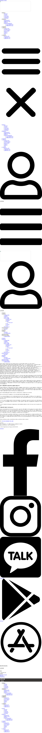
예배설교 (3, 12)
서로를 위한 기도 (7, 37)
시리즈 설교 (6, 15)
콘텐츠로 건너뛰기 (3, 0)
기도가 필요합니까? (9, 24)
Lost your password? (3, 674)
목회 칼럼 (4, 355)
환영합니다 (4, 19)
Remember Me (3, 672)
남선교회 (5, 328)
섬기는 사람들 (6, 30)
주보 (5, 34)
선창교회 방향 (6, 28)
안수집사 (7, 324)
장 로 (7, 323)
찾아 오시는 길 (6, 326)
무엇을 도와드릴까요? (8, 23)
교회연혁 (5, 316)
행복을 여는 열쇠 (7, 21)
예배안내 (5, 700)
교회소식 (3, 356)
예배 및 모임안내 (5, 327)
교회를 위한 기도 (7, 38)
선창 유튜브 (6, 130)
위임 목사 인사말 (7, 29)
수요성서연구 (6, 712)
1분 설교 (5, 14)
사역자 (7, 321)
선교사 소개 (10, 322)
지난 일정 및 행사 (7, 333)
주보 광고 (6, 332)
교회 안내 (4, 339)
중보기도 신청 (6, 36)
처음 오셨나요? (7, 20)
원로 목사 (8, 320)
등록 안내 (6, 22)
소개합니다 (4, 27)
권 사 (7, 325)
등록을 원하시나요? (9, 25)
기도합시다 (4, 35)
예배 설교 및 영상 (5, 334)
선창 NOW (4, 26)
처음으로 (3, 312)
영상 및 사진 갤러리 (5, 335)
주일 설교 (6, 13)
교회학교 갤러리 (7, 336)
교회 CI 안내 (6, 317)
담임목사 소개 (8, 319)
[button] (21, 81)
